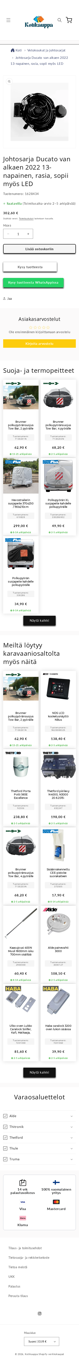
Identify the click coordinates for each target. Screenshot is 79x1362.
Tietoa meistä (17, 1267)
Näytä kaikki (39, 620)
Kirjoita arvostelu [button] (39, 343)
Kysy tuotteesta (30, 267)
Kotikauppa (31, 1354)
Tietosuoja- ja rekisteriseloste (29, 1257)
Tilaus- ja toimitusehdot (25, 1248)
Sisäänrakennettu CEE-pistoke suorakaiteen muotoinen (58, 873)
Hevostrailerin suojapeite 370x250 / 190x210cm (20, 503)
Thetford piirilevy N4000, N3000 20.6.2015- (58, 794)
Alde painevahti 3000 (58, 949)
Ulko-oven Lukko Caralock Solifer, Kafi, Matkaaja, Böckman (20, 1029)
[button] (8, 20)
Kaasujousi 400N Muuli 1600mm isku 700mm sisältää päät (20, 951)
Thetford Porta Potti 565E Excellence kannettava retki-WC (20, 794)
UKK (11, 1276)
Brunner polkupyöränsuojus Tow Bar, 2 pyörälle (20, 425)
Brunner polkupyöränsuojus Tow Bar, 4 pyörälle (58, 425)
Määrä (7, 225)
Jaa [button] (9, 298)
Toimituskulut (26, 218)
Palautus (14, 1286)
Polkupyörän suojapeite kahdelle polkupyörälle (20, 581)
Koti (19, 50)
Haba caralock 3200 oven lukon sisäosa (58, 1027)
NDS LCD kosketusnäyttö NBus (58, 716)
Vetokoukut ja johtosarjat (46, 50)
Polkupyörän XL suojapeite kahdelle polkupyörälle (58, 503)
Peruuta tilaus (18, 1296)
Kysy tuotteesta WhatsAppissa (33, 282)
